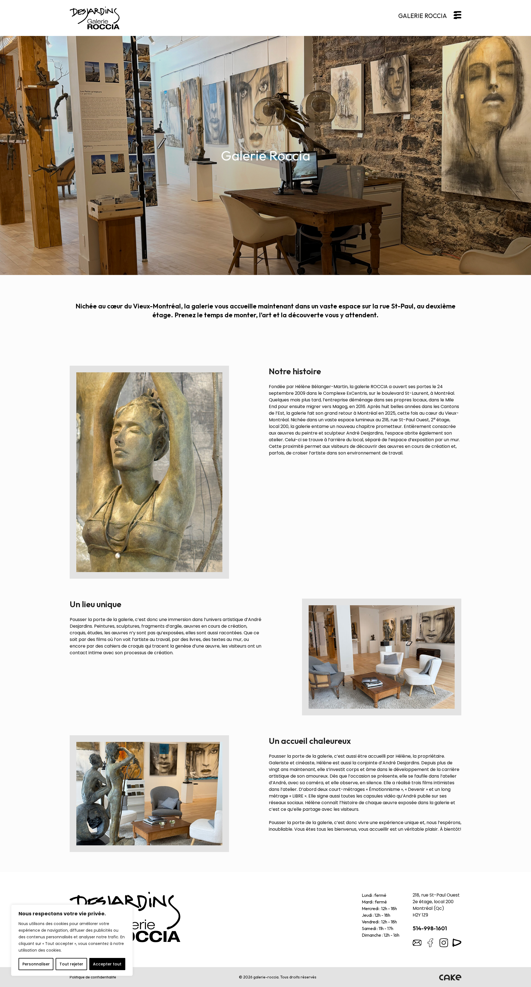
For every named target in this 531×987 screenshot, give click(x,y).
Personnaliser (36, 964)
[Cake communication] (450, 977)
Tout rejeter (71, 964)
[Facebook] (430, 942)
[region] (72, 940)
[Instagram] (443, 942)
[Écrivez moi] (417, 942)
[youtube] (456, 942)
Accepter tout (107, 964)
